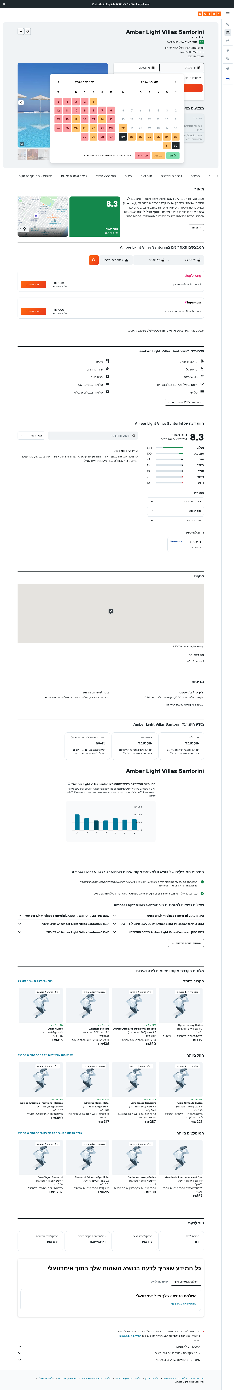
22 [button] (123, 128)
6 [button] (140, 110)
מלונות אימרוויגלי (46, 1378)
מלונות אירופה (169, 1378)
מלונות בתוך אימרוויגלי (183, 1304)
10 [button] (167, 119)
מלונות (184, 1378)
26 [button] (149, 137)
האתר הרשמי (196, 56)
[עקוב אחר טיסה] (228, 58)
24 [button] (167, 137)
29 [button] (123, 137)
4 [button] (158, 110)
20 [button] (140, 128)
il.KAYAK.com (197, 1378)
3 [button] (167, 110)
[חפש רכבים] (228, 40)
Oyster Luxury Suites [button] (190, 1025)
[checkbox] (185, 544)
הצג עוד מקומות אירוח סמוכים (35, 980)
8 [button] (123, 110)
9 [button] (176, 119)
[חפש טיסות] (228, 25)
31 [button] (167, 145)
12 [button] (149, 119)
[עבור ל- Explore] (228, 50)
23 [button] (175, 137)
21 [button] (132, 128)
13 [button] (140, 119)
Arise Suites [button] (55, 1028)
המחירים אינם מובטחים (130, 1335)
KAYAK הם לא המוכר (187, 1346)
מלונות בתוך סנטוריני (67, 1378)
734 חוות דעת (175, 42)
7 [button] (132, 110)
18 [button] (158, 128)
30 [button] (176, 145)
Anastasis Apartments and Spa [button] (184, 1177)
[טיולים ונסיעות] (228, 68)
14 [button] (132, 119)
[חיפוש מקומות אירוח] (228, 32)
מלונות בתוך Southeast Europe (96, 1378)
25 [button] (158, 137)
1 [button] (123, 101)
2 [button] (176, 110)
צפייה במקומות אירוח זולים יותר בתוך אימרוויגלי (45, 1055)
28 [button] (131, 137)
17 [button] (167, 128)
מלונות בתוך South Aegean (128, 1378)
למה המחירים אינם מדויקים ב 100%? (177, 1359)
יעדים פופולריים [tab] (159, 1281)
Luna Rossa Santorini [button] (143, 1103)
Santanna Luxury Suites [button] (142, 1177)
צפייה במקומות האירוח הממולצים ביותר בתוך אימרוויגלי (50, 1132)
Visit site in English (103, 4)
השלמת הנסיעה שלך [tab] (186, 1281)
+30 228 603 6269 (192, 52)
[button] (4, 4)
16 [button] (175, 128)
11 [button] (158, 119)
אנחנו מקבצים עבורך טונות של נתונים (177, 1353)
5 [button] (149, 110)
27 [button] (140, 137)
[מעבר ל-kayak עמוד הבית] (209, 14)
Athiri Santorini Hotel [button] (96, 1103)
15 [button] (123, 119)
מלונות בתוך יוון (152, 1378)
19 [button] (149, 128)
